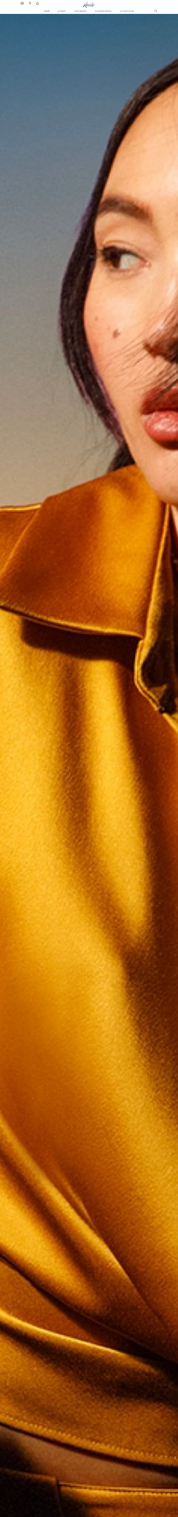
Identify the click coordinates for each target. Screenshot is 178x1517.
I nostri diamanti (80, 11)
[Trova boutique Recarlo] (30, 3)
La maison (62, 11)
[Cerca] (155, 10)
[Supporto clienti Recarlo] (37, 3)
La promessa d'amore (103, 11)
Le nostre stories (127, 11)
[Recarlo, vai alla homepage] (89, 4)
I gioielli (46, 11)
